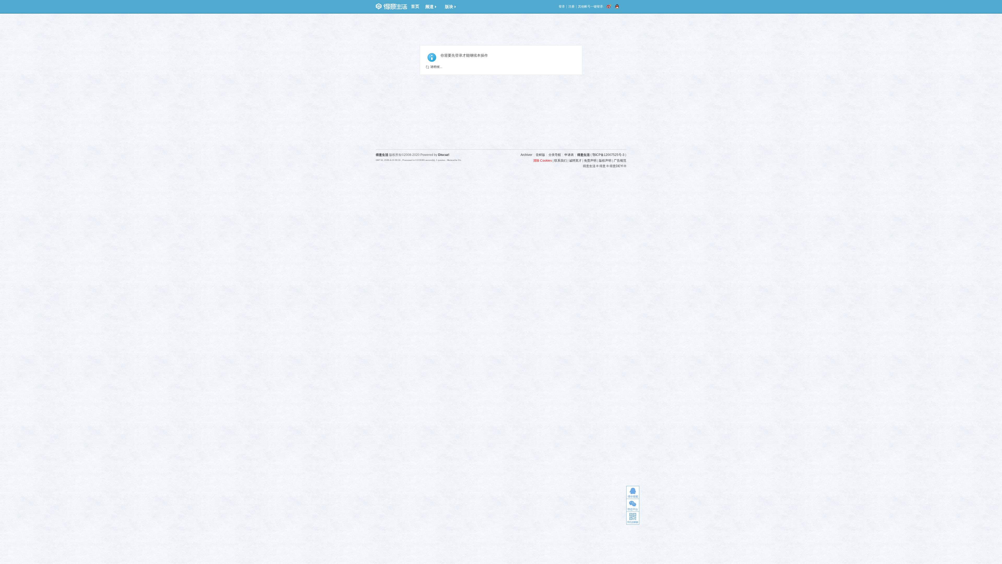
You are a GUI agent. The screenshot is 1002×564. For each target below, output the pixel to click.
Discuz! (443, 155)
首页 (415, 6)
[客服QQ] (632, 492)
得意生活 (583, 155)
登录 (562, 6)
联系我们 (560, 160)
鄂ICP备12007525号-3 (608, 155)
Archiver (526, 155)
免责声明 (590, 160)
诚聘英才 (575, 160)
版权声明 (605, 160)
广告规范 (620, 160)
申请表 (569, 155)
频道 (429, 6)
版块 (449, 6)
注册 (571, 6)
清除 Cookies (542, 160)
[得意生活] (391, 6)
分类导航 (554, 155)
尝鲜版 (540, 155)
